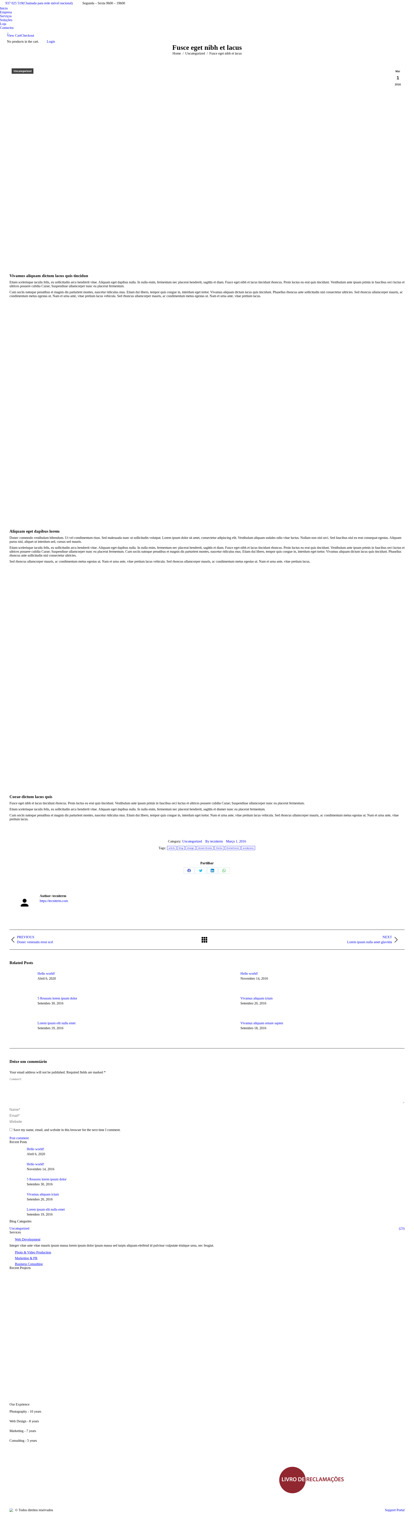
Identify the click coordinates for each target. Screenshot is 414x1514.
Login (51, 41)
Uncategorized (22, 71)
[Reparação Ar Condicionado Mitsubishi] (207, 1305)
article (172, 848)
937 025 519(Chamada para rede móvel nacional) (39, 3)
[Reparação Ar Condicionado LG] (207, 1327)
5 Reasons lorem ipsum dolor (57, 998)
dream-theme (205, 848)
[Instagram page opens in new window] (38, 1486)
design (190, 848)
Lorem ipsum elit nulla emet (56, 1023)
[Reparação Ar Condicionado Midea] (207, 1284)
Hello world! (46, 973)
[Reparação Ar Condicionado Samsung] (207, 1370)
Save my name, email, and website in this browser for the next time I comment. (67, 1130)
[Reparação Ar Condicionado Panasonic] (207, 1392)
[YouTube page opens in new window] (25, 1486)
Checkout (27, 35)
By (214, 841)
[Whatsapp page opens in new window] (51, 1486)
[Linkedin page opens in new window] (32, 1486)
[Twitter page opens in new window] (19, 1486)
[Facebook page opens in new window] (13, 1486)
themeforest (232, 848)
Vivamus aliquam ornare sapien (261, 1023)
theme (219, 848)
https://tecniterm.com (54, 901)
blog (181, 848)
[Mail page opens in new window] (45, 1486)
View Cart (14, 35)
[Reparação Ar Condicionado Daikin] (207, 1348)
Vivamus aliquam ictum (256, 998)
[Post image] (21, 981)
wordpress (248, 848)
